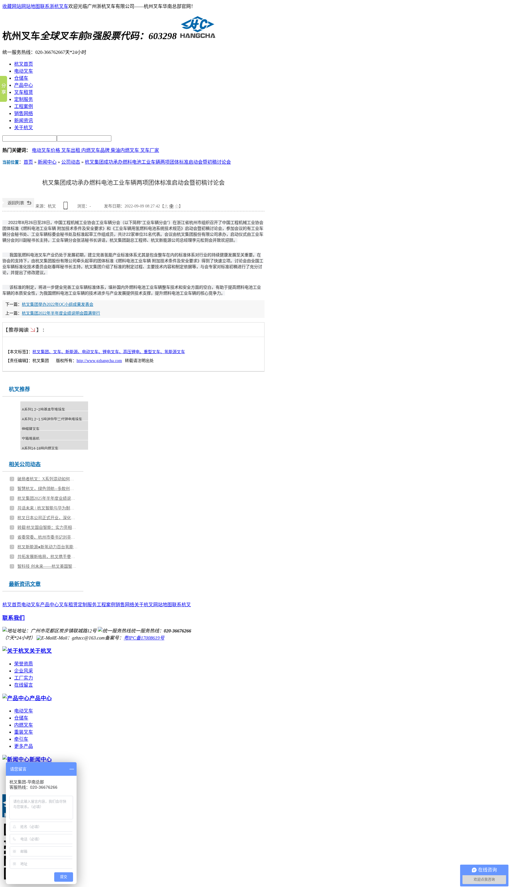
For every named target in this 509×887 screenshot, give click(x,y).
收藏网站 (11, 6)
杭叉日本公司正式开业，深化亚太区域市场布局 (47, 518)
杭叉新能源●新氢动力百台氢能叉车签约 (47, 547)
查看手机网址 (66, 207)
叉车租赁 (68, 604)
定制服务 (87, 604)
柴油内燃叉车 (125, 150)
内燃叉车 (23, 724)
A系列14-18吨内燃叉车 (40, 448)
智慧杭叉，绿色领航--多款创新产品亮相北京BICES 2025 (47, 488)
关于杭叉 (143, 604)
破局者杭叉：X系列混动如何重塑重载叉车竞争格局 (47, 479)
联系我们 (13, 618)
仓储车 (21, 717)
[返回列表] (18, 206)
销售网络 (124, 604)
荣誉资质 (23, 663)
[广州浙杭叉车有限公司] (196, 36)
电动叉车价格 (46, 150)
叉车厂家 (149, 150)
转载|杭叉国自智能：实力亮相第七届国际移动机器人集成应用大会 (47, 527)
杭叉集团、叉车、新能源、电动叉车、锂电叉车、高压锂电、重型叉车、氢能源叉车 (108, 352)
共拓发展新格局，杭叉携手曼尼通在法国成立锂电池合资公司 (47, 556)
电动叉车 (30, 604)
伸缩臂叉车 (30, 429)
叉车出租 (71, 150)
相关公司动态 (25, 464)
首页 (28, 162)
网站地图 (30, 6)
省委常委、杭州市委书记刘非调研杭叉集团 (47, 537)
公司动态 (70, 162)
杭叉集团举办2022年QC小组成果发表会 (57, 304)
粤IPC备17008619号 (144, 637)
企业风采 (23, 670)
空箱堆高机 (30, 439)
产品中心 (49, 604)
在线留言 (23, 684)
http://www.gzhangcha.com (99, 360)
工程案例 (106, 604)
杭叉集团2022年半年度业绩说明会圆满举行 (61, 313)
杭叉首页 (11, 604)
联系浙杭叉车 (54, 6)
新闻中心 (47, 162)
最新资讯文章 (25, 584)
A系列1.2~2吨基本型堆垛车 (43, 410)
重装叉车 (23, 732)
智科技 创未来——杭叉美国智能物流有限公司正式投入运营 (47, 566)
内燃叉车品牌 (96, 150)
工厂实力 (23, 677)
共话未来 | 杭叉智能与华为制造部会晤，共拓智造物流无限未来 (47, 508)
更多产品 (23, 746)
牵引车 (21, 739)
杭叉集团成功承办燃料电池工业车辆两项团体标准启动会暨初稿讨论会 (158, 162)
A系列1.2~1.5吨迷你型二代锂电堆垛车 (52, 419)
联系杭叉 (181, 604)
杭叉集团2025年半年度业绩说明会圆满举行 (47, 498)
